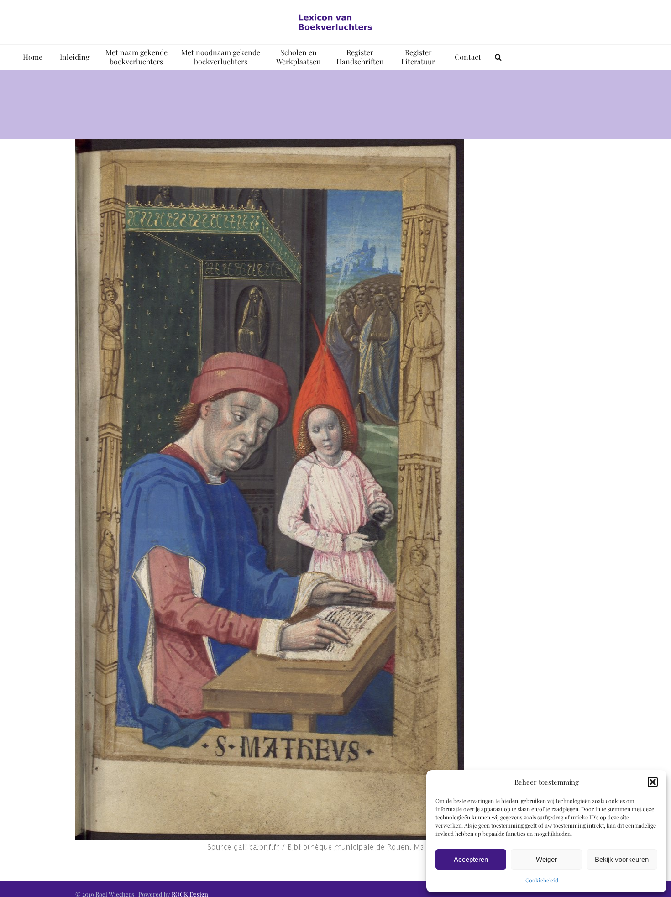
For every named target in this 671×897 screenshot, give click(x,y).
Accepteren (471, 859)
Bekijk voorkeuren (622, 859)
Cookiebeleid (541, 880)
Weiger (546, 859)
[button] (652, 782)
